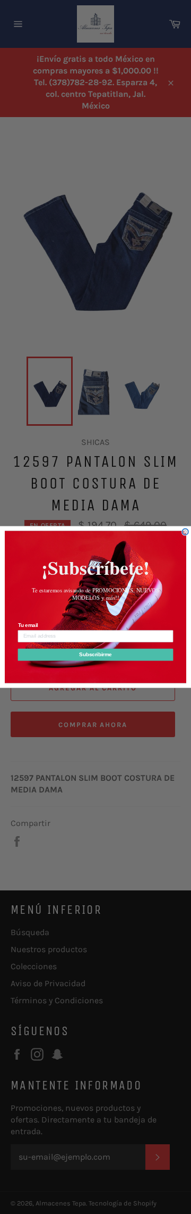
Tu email (28, 625)
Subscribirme (95, 654)
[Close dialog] (185, 531)
